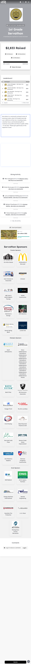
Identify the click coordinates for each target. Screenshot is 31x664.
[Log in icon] (25, 2)
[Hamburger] (28, 2)
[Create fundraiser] (20, 2)
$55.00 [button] (16, 178)
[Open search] (23, 2)
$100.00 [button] (24, 196)
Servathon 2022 (20, 25)
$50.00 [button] (17, 187)
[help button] (28, 661)
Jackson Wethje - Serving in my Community (15, 197)
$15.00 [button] (19, 204)
